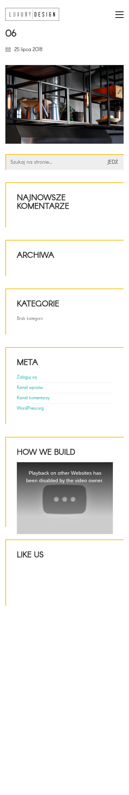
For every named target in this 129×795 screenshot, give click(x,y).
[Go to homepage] (32, 14)
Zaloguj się (27, 377)
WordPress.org (30, 408)
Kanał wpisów (30, 388)
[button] (119, 15)
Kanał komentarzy (33, 398)
